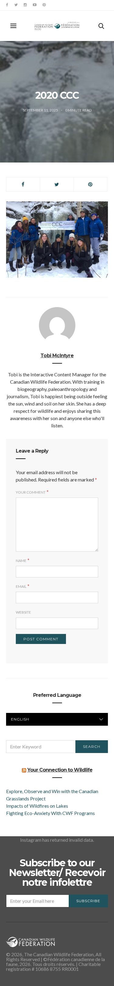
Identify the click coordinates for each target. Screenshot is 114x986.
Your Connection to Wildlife (59, 770)
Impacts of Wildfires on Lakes (37, 806)
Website (23, 612)
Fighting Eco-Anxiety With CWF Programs (51, 813)
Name (21, 560)
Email (21, 586)
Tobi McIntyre (57, 355)
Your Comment (31, 492)
